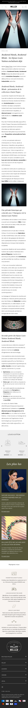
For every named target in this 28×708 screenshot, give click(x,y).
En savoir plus (5, 511)
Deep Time (8, 66)
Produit (7, 451)
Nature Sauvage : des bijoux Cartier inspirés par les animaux (13, 497)
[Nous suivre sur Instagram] (2, 687)
